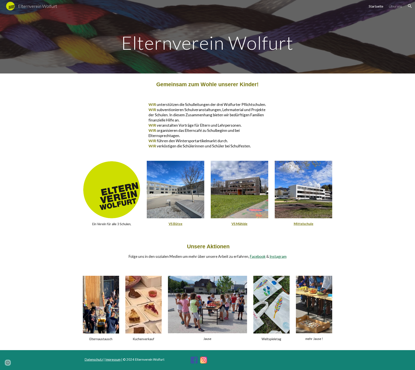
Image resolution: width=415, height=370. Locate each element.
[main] (207, 42)
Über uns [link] (395, 6)
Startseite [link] (376, 6)
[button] (410, 6)
